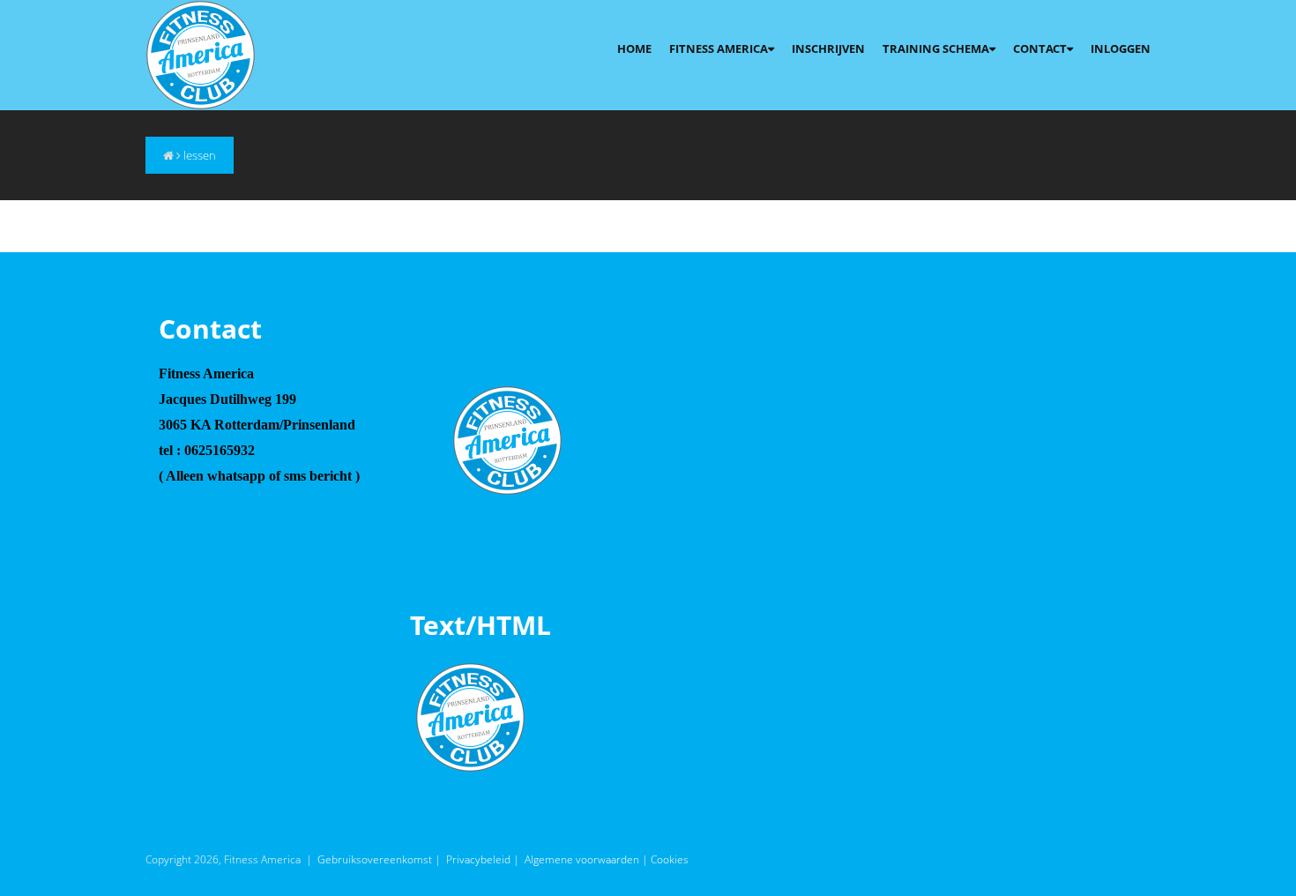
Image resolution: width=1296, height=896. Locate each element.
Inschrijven (828, 48)
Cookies (670, 859)
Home (634, 48)
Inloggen (1121, 48)
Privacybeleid (478, 859)
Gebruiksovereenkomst (374, 859)
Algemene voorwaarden (582, 859)
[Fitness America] (200, 53)
